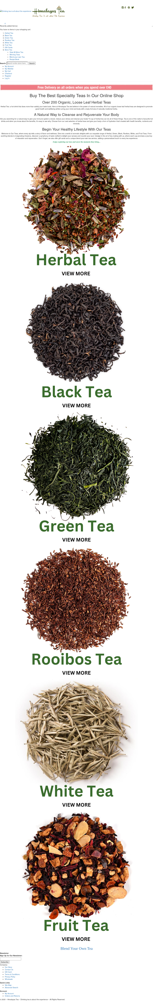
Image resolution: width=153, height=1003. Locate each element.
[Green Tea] (76, 478)
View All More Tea (16, 52)
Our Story (8, 967)
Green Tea (9, 38)
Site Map (8, 985)
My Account (9, 66)
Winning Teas (15, 54)
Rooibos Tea (9, 40)
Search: (3, 63)
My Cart (8, 71)
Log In (7, 78)
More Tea (8, 50)
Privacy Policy (10, 976)
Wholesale (9, 979)
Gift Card (8, 972)
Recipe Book (14, 59)
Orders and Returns (12, 996)
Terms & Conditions (12, 974)
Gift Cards (8, 47)
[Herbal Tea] (76, 212)
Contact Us (9, 969)
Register (8, 76)
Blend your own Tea (17, 57)
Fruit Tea (8, 45)
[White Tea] (76, 744)
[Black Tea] (76, 345)
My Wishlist (9, 68)
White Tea (8, 42)
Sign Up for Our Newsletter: (11, 955)
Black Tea (8, 35)
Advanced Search (11, 987)
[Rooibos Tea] (76, 611)
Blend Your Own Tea (76, 948)
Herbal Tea (9, 33)
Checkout (8, 73)
